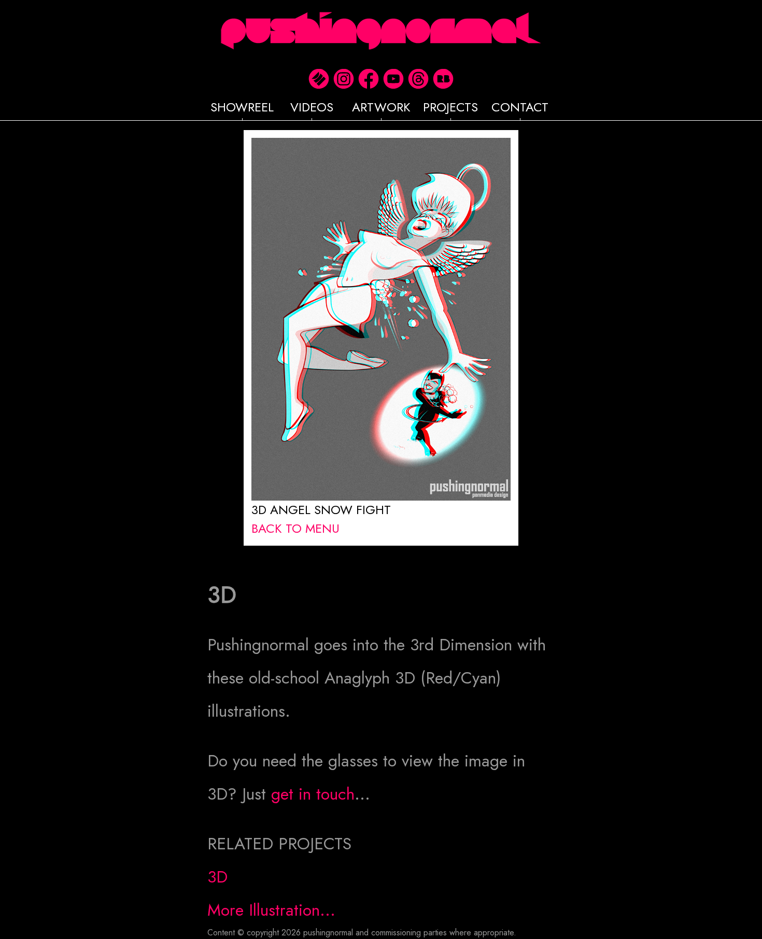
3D (217, 877)
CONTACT (519, 107)
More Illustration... (271, 910)
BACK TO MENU (295, 528)
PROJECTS (450, 107)
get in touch (313, 794)
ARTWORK (381, 107)
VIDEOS (311, 107)
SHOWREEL (242, 107)
